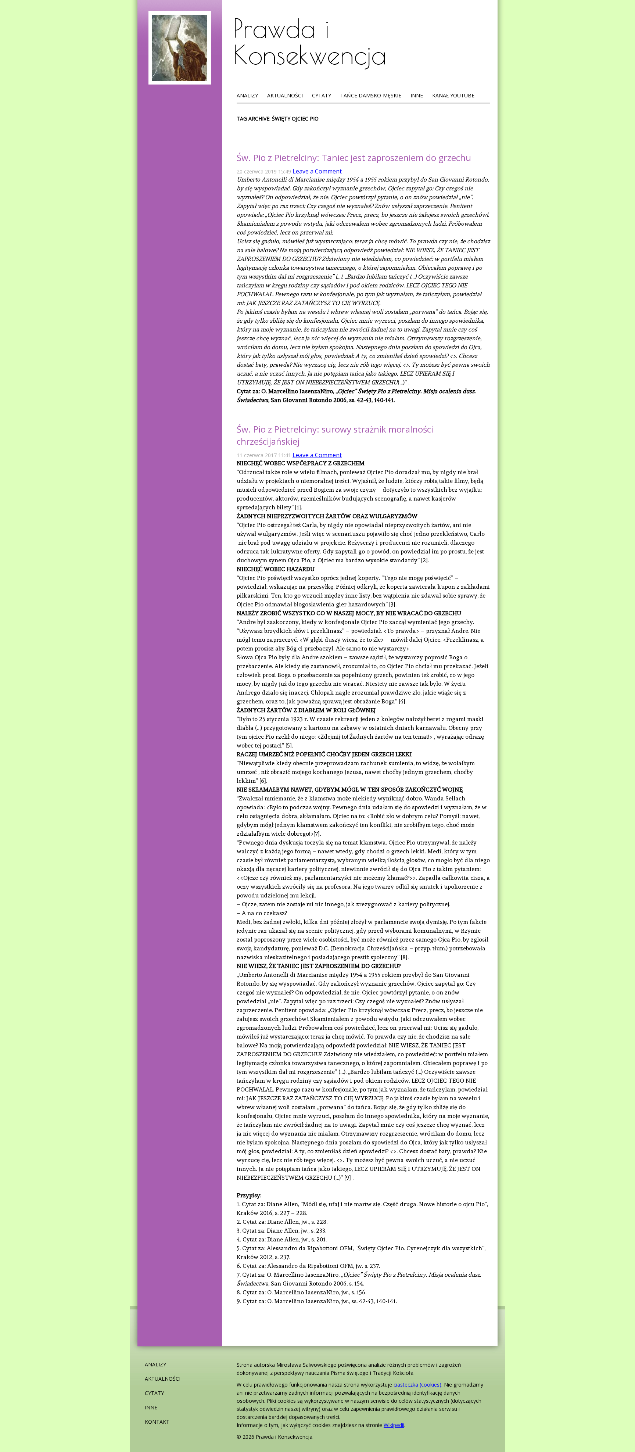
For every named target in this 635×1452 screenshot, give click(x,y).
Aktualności (285, 95)
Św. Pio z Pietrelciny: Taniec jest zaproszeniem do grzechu (354, 157)
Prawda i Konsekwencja (309, 41)
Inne (416, 95)
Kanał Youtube (453, 95)
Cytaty (321, 95)
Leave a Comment (317, 171)
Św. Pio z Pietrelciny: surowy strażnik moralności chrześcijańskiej (335, 435)
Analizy (247, 95)
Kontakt (157, 1421)
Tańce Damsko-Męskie (370, 95)
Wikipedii (394, 1424)
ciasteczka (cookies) (417, 1384)
